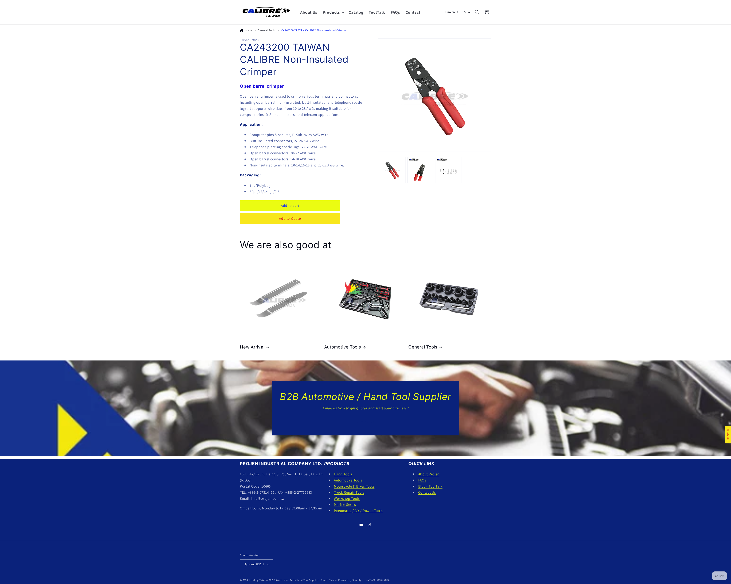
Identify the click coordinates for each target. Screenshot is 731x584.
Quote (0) (728, 435)
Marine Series (345, 504)
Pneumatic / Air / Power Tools (358, 510)
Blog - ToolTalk (430, 486)
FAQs (422, 480)
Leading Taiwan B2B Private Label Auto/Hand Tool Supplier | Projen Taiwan (293, 580)
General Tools (266, 30)
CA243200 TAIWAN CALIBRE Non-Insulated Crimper (314, 30)
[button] (333, 12)
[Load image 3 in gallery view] (448, 170)
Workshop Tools (347, 498)
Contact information (378, 580)
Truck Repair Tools (349, 492)
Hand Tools (343, 474)
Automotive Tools (342, 346)
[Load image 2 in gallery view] (420, 170)
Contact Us (365, 421)
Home (248, 30)
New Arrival (252, 346)
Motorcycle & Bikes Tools (354, 486)
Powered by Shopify (349, 580)
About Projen (429, 474)
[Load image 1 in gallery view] (392, 170)
